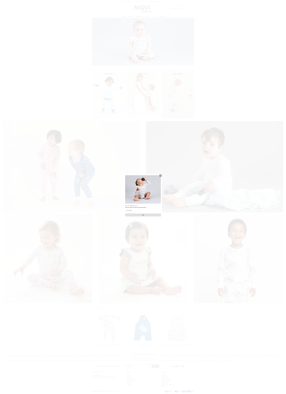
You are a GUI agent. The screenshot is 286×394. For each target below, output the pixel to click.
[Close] (160, 175)
